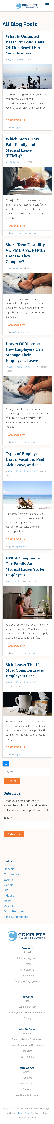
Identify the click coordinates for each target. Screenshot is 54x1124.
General (9, 885)
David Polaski (13, 581)
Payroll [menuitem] (27, 952)
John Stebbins (14, 162)
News (7, 900)
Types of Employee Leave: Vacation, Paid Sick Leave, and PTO (25, 459)
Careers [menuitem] (27, 1089)
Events (8, 879)
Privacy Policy (24, 1113)
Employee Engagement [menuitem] (27, 981)
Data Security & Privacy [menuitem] (27, 1095)
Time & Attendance (16, 916)
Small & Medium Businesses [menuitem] (27, 1039)
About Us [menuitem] (27, 1078)
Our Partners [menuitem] (27, 1056)
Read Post (14, 120)
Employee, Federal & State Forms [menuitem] (27, 1012)
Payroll (8, 906)
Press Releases (14, 911)
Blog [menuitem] (27, 1001)
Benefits (14, 332)
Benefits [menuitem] (27, 964)
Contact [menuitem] (27, 1072)
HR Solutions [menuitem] (27, 969)
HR (13, 127)
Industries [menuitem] (27, 1051)
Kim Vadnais (13, 267)
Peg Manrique (14, 59)
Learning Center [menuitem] (27, 1006)
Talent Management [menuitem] (27, 958)
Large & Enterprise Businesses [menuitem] (27, 1045)
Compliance (19, 233)
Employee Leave (20, 127)
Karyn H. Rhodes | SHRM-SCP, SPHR (23, 366)
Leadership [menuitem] (27, 1083)
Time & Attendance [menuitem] (27, 975)
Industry (9, 895)
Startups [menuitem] (27, 1033)
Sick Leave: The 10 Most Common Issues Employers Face (25, 670)
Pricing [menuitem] (27, 1018)
